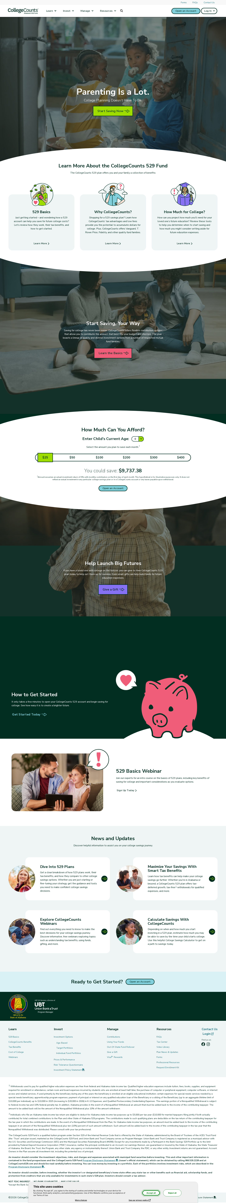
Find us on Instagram (208, 1045)
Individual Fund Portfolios (68, 1053)
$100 (99, 458)
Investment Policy (69, 1069)
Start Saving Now (110, 111)
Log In (208, 11)
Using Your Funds (115, 1041)
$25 (45, 458)
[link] (167, 879)
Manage (85, 11)
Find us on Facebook (203, 1045)
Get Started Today (26, 714)
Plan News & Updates (167, 1052)
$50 (72, 458)
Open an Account (185, 11)
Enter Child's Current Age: (105, 439)
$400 (180, 458)
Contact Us (209, 2)
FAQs (195, 2)
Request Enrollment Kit (168, 1067)
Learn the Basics (111, 353)
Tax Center (162, 1041)
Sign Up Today (125, 790)
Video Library (163, 1047)
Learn (49, 11)
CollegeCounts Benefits (20, 1041)
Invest (67, 11)
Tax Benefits (14, 1047)
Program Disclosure (101, 1160)
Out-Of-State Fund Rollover (121, 1047)
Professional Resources (168, 1062)
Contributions (113, 1036)
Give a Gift (110, 589)
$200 (126, 458)
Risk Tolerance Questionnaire (68, 1064)
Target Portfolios (64, 1047)
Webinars (13, 1057)
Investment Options (63, 1036)
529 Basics (13, 1036)
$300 (153, 458)
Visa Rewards (115, 1057)
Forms (184, 2)
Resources (106, 11)
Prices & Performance (64, 1059)
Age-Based (61, 1042)
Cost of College (16, 1052)
